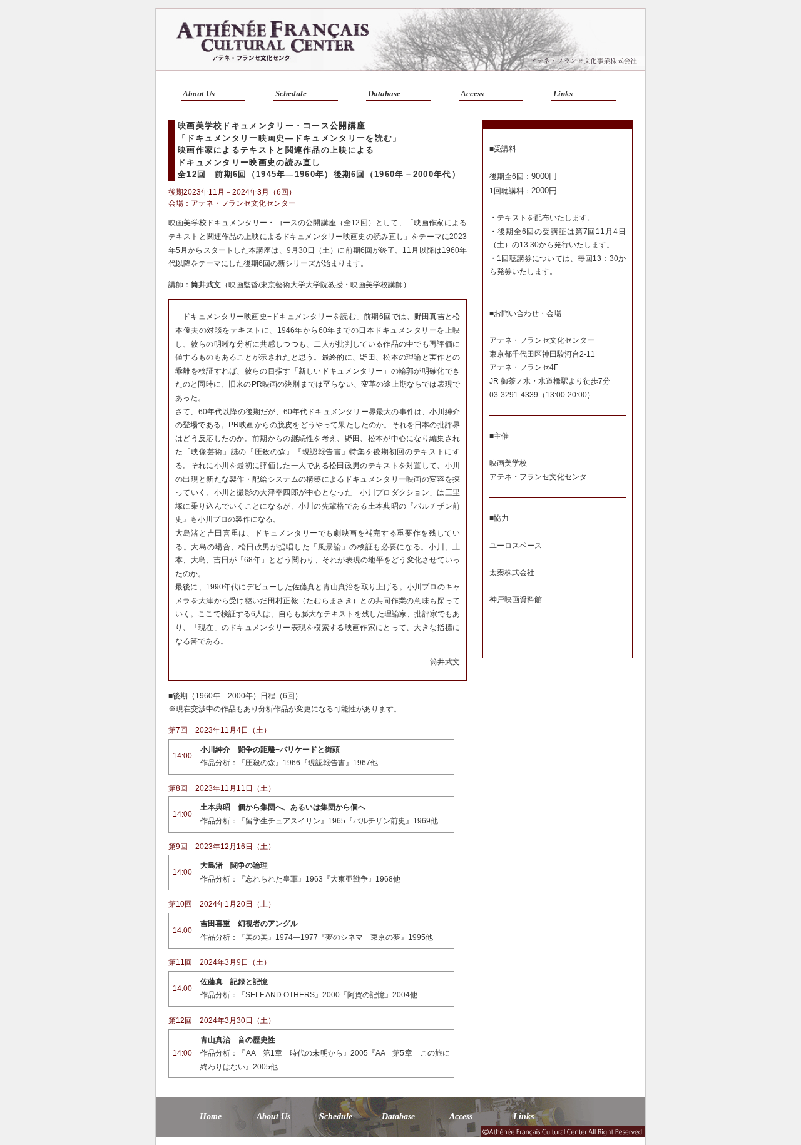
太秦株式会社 (511, 572)
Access (472, 93)
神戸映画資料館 (515, 599)
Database (384, 93)
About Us (199, 93)
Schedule (291, 93)
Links (563, 93)
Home (211, 1116)
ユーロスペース (515, 545)
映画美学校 (508, 463)
